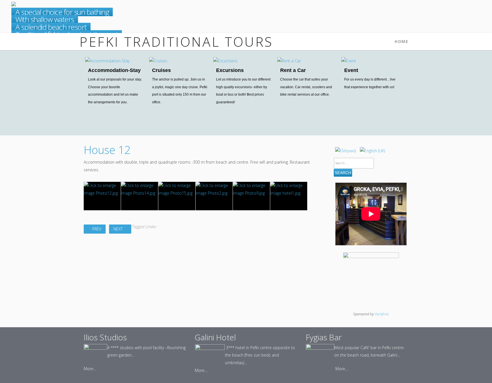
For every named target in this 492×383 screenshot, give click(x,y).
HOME (401, 41)
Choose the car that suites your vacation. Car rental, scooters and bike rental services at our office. (306, 86)
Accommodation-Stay (114, 70)
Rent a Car (293, 70)
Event (351, 70)
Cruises (161, 70)
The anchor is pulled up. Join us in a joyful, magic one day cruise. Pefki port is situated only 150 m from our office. (179, 90)
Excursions (230, 70)
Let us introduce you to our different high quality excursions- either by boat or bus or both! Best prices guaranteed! (243, 90)
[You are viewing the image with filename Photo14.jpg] (139, 196)
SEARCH (343, 172)
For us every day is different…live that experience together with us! (369, 83)
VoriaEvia (382, 314)
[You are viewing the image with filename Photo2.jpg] (214, 196)
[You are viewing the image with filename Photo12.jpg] (102, 196)
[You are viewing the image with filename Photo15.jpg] (176, 196)
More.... (90, 368)
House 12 (107, 149)
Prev (96, 229)
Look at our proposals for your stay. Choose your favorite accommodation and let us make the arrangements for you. (115, 90)
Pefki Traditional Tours (176, 41)
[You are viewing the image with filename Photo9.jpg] (251, 196)
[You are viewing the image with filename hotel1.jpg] (288, 196)
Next (118, 229)
